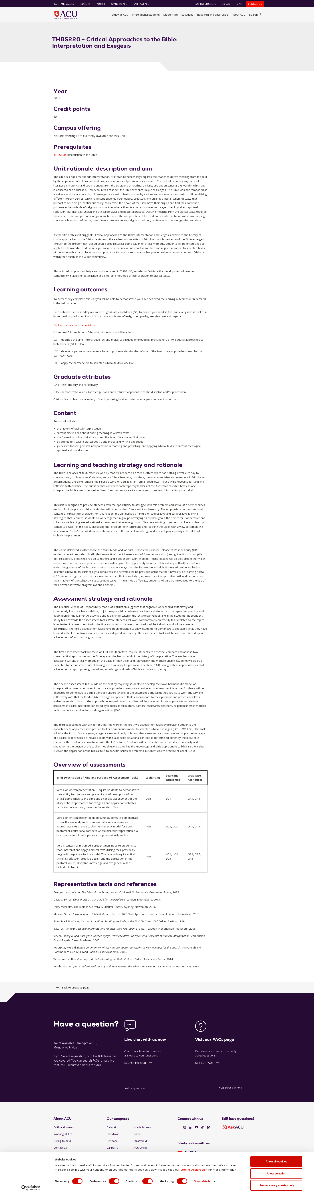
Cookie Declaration (194, 1169)
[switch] (114, 1181)
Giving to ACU (119, 3)
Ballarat (111, 1127)
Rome (137, 1134)
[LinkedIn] (190, 1127)
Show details (202, 1181)
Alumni (101, 3)
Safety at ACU (141, 3)
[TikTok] (202, 1127)
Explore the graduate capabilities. (74, 325)
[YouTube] (196, 1127)
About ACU (238, 14)
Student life (170, 14)
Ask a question (135, 1088)
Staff (240, 3)
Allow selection (276, 1173)
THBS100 (60, 155)
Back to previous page (76, 987)
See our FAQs (204, 1063)
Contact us (255, 3)
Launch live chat (135, 1063)
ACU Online (141, 1147)
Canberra (112, 1147)
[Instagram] (184, 1127)
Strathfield (140, 1141)
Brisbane (112, 1141)
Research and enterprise (212, 14)
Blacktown (113, 1134)
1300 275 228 (233, 1088)
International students (146, 14)
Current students (205, 3)
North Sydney (142, 1127)
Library (226, 3)
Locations (187, 14)
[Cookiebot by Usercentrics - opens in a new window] (31, 1188)
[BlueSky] (208, 1127)
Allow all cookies (276, 1161)
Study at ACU (120, 14)
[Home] (66, 15)
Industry (85, 3)
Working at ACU (63, 1134)
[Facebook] (179, 1127)
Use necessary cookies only (276, 1185)
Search (253, 14)
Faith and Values (64, 3)
